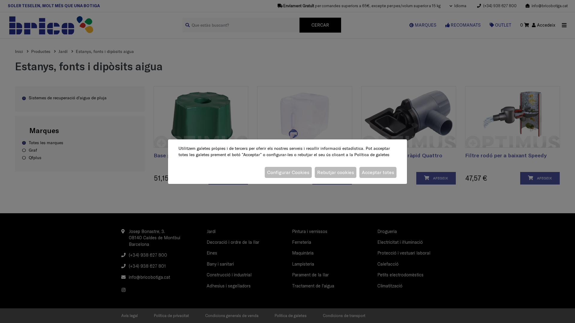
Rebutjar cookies (335, 172)
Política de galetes (371, 154)
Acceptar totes (378, 172)
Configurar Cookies (288, 172)
